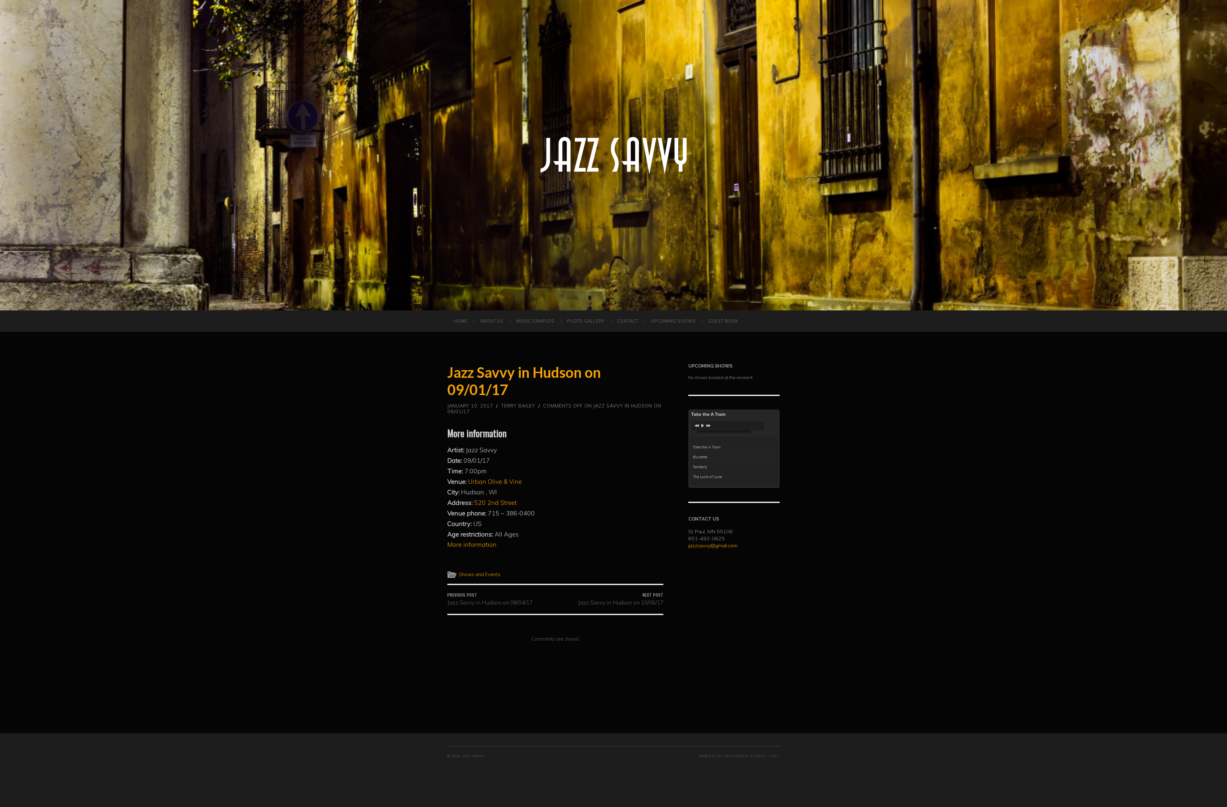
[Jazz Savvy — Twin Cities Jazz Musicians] (613, 155)
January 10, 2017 (470, 406)
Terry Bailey (518, 406)
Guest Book (723, 321)
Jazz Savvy (473, 756)
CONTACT (627, 321)
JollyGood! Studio (744, 756)
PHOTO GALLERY (586, 321)
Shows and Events (479, 574)
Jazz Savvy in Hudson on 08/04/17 (490, 599)
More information (472, 544)
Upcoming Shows (673, 321)
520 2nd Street (495, 502)
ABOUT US (492, 321)
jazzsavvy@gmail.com (712, 545)
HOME (460, 321)
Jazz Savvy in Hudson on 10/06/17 (620, 599)
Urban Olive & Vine (495, 481)
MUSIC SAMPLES (535, 321)
